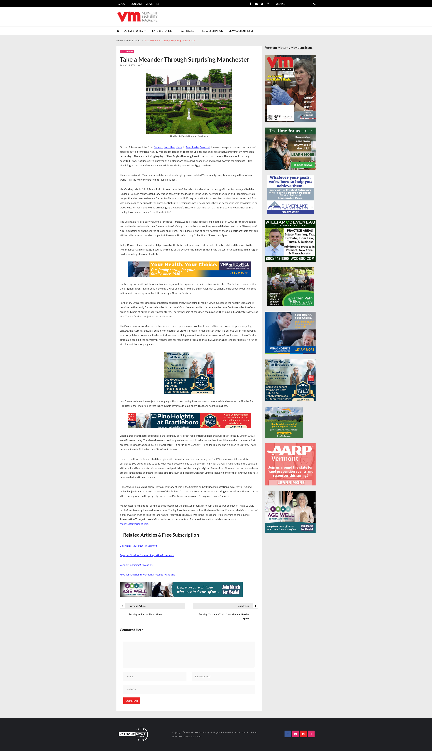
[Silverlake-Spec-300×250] (290, 194)
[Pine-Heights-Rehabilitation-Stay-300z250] (189, 373)
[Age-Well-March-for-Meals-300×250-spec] (290, 512)
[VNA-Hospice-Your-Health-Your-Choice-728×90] (189, 269)
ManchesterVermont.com (134, 523)
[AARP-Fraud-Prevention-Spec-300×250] (290, 464)
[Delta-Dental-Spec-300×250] (290, 149)
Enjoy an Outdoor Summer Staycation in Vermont (147, 555)
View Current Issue (240, 30)
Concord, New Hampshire (168, 147)
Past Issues (187, 30)
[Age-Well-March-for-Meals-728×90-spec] (181, 589)
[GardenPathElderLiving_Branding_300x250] (290, 286)
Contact (136, 3)
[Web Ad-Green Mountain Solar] (284, 422)
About (122, 3)
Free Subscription (211, 30)
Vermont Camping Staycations (137, 564)
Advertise (152, 3)
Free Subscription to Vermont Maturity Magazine (147, 574)
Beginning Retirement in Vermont (138, 545)
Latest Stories (133, 30)
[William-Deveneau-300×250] (290, 241)
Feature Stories (161, 30)
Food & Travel (127, 52)
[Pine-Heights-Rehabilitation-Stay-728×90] (189, 420)
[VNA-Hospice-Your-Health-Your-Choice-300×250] (290, 333)
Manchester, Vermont (198, 147)
